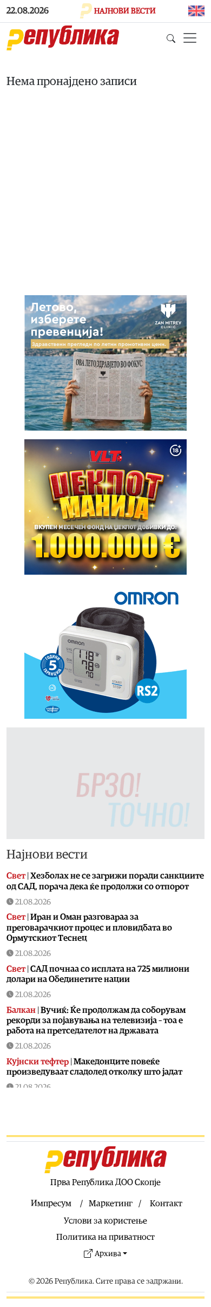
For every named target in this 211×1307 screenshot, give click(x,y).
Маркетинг (111, 1203)
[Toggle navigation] (190, 38)
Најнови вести (47, 854)
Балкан (21, 1010)
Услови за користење (105, 1221)
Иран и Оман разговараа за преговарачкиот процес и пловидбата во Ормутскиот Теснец (89, 927)
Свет (15, 876)
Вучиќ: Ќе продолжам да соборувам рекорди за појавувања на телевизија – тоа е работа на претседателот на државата (96, 1020)
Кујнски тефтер (37, 1061)
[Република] (62, 38)
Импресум (51, 1203)
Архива (108, 1254)
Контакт (166, 1203)
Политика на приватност (105, 1237)
